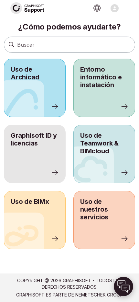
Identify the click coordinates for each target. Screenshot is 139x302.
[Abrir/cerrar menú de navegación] (114, 8)
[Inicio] (27, 8)
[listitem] (35, 88)
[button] (123, 286)
